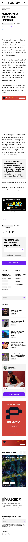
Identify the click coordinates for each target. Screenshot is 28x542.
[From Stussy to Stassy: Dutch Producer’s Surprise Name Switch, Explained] (5, 357)
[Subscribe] (22, 249)
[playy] (14, 98)
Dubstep (18, 281)
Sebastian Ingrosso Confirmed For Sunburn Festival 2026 (16, 310)
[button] (3, 2)
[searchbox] (12, 298)
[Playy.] (14, 443)
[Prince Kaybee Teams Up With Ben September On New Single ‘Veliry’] (5, 323)
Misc (9, 287)
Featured (8, 8)
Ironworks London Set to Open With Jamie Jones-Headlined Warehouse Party (18, 344)
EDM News (13, 313)
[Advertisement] (14, 418)
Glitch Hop (4, 287)
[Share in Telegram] (9, 231)
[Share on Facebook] (3, 231)
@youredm (11, 367)
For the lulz (10, 23)
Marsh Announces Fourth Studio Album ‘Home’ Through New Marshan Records (17, 333)
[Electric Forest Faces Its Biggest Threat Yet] (14, 471)
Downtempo (5, 284)
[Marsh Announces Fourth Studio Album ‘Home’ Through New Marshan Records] (5, 334)
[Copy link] (12, 231)
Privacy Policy (10, 255)
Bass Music (4, 281)
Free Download (19, 284)
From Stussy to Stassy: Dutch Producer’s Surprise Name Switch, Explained (17, 355)
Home (3, 8)
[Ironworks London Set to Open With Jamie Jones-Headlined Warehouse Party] (5, 345)
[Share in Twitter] (6, 231)
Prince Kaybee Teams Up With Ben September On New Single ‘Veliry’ (17, 321)
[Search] (24, 297)
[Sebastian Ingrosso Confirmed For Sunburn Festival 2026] (5, 312)
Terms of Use (18, 255)
